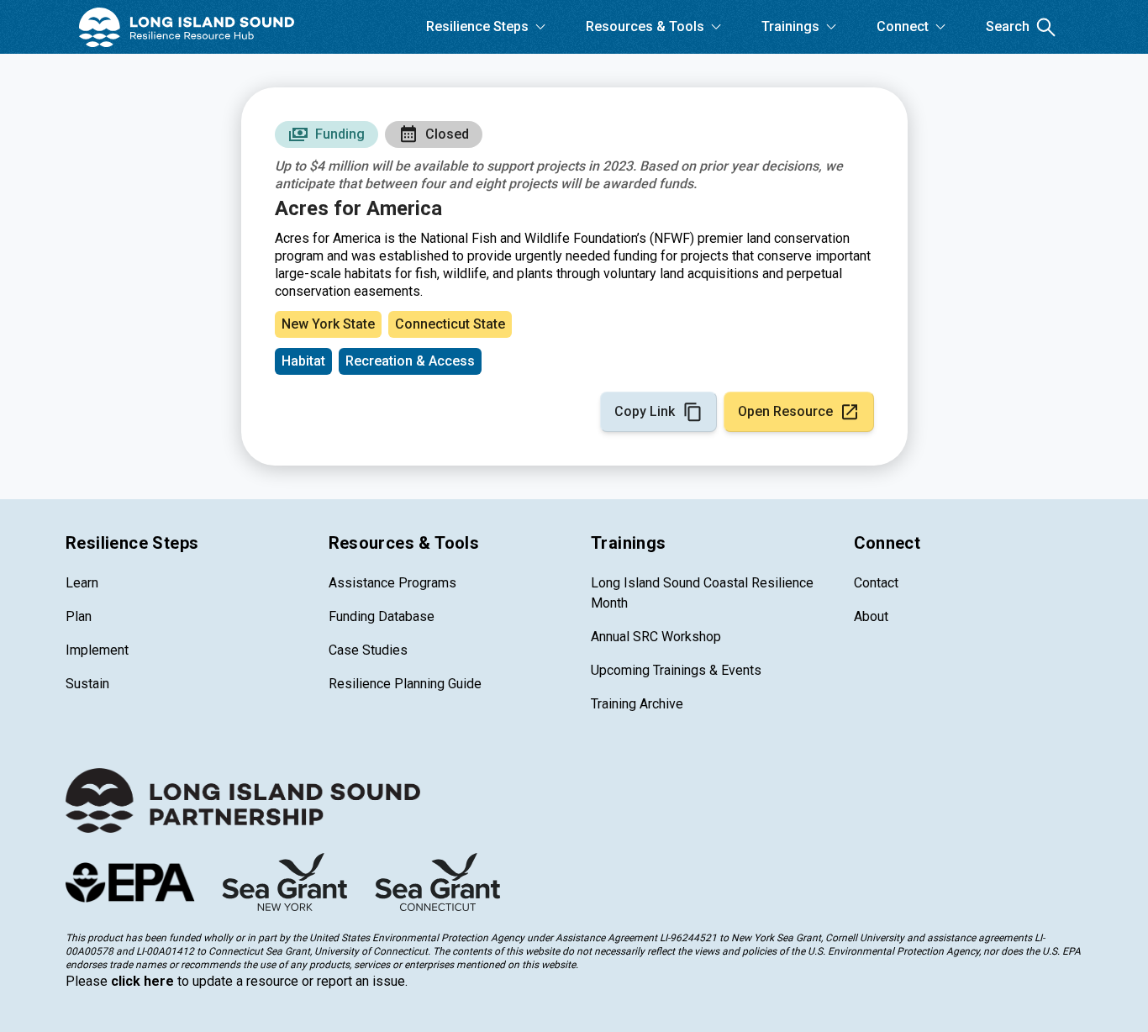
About (871, 616)
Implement (97, 650)
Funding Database (381, 616)
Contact (876, 583)
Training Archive (637, 704)
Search (1008, 26)
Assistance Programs (392, 583)
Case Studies (368, 650)
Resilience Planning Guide (405, 684)
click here (142, 981)
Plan (79, 616)
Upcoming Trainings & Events (676, 670)
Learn (82, 583)
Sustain (87, 684)
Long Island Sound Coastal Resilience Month (702, 593)
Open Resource (785, 411)
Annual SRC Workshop (656, 637)
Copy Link (644, 411)
